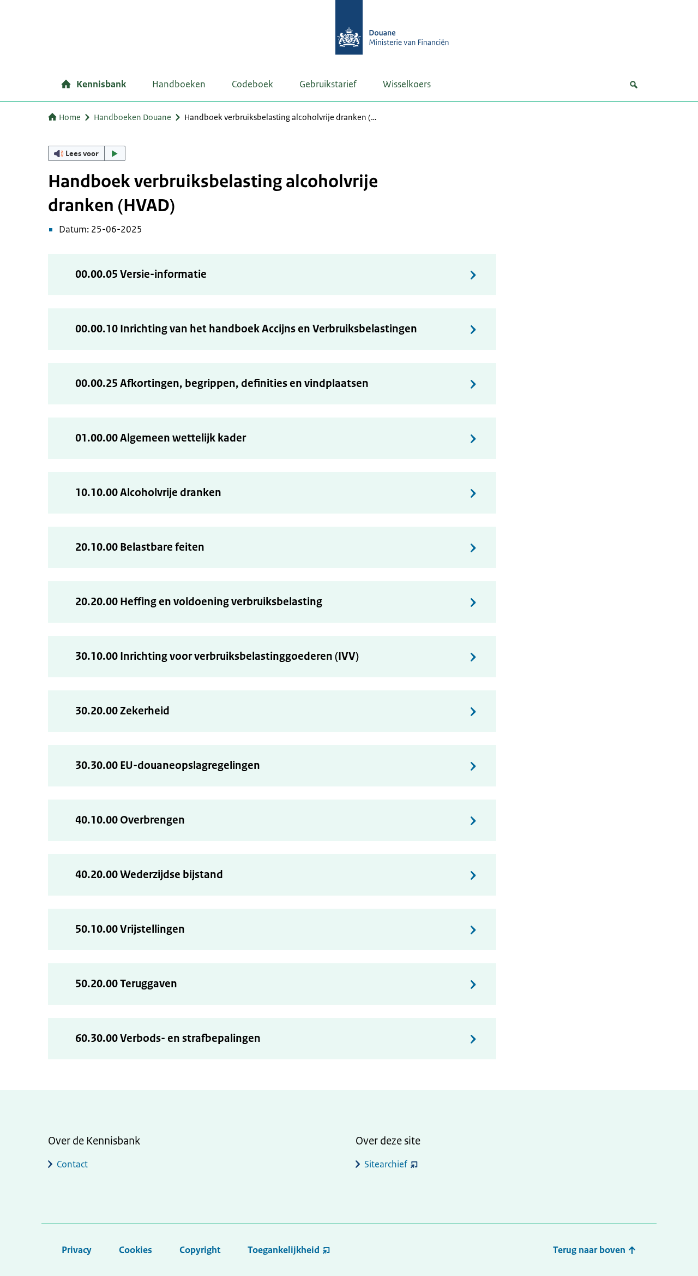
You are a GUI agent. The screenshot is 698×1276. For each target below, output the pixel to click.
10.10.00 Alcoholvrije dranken (148, 492)
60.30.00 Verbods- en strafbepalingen (168, 1038)
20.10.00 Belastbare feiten (139, 547)
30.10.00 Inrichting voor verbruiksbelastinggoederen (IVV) (217, 656)
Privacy (77, 1250)
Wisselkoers (407, 84)
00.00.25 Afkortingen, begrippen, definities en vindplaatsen (222, 383)
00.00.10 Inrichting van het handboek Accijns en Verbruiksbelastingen (246, 329)
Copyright (199, 1250)
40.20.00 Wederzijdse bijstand (149, 874)
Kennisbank (101, 84)
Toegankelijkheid (284, 1250)
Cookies (135, 1250)
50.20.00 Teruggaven (126, 984)
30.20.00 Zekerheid (122, 711)
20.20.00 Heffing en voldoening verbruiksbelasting (198, 602)
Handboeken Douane (132, 117)
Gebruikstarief (328, 84)
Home (70, 117)
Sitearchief (385, 1164)
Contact (72, 1164)
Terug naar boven (590, 1250)
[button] (86, 153)
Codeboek (252, 84)
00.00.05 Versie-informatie (141, 274)
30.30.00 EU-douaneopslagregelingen (167, 765)
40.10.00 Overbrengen (130, 820)
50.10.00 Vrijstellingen (130, 929)
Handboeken (179, 84)
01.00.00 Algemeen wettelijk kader (160, 438)
